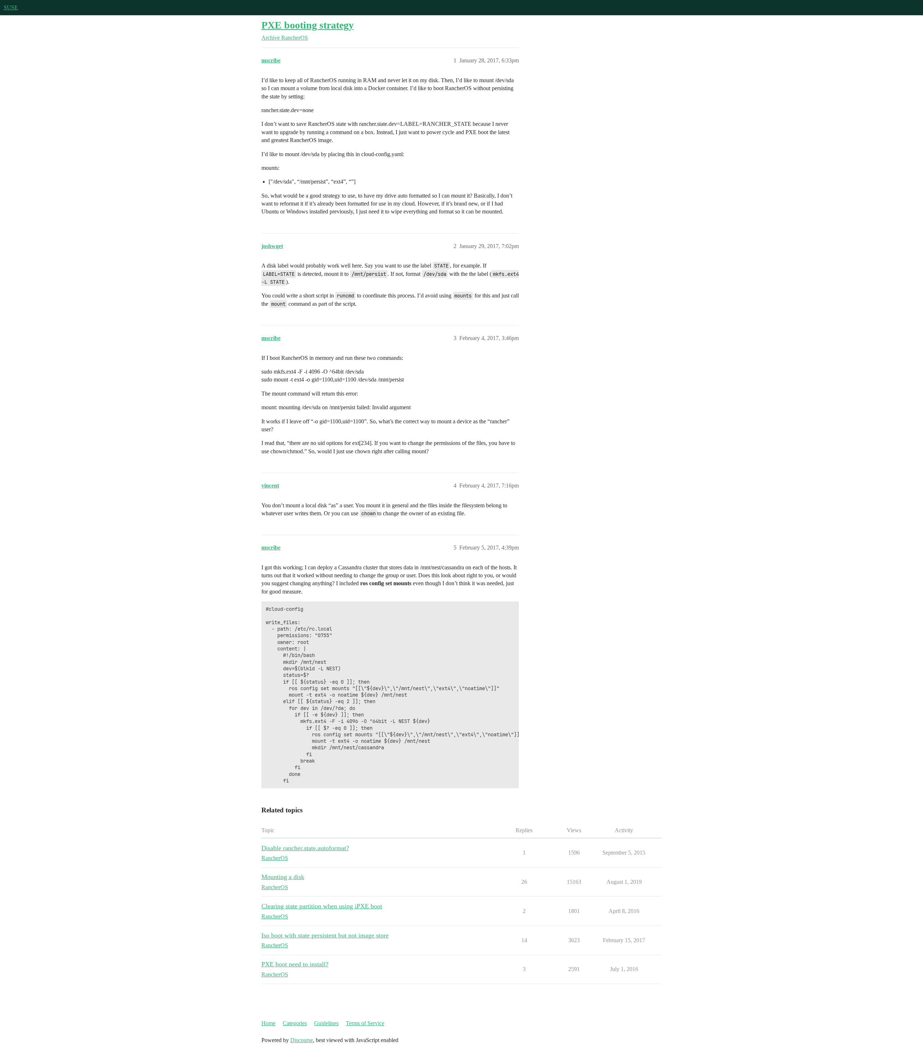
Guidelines (326, 1023)
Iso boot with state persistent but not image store (325, 935)
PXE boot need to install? (294, 964)
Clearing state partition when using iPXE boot (321, 906)
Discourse (301, 1040)
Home (268, 1023)
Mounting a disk (282, 877)
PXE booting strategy (307, 25)
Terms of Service (365, 1023)
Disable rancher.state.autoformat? (305, 848)
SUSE (11, 7)
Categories (295, 1023)
